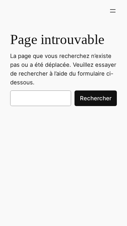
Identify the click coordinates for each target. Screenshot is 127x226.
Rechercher (95, 98)
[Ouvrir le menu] (113, 11)
